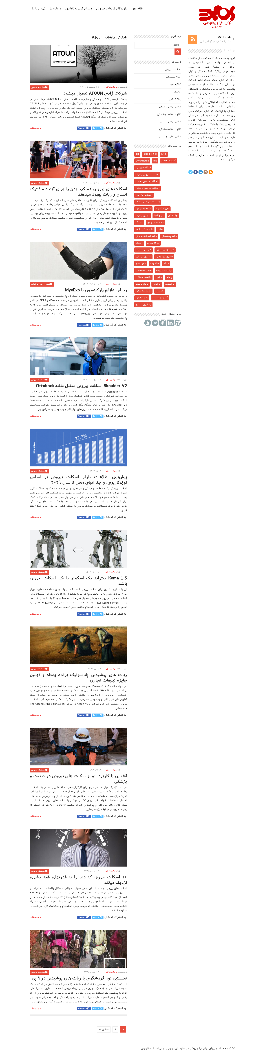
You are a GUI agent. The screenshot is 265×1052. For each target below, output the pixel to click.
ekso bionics (150, 154)
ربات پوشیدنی (169, 236)
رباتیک (177, 92)
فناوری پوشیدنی (164, 256)
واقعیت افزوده (164, 270)
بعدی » (104, 1029)
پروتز (169, 277)
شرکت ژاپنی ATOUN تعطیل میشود (95, 93)
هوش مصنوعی (144, 270)
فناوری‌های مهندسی (170, 137)
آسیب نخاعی (169, 160)
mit (155, 160)
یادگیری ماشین (143, 304)
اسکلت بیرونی (38, 87)
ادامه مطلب (35, 128)
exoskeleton (142, 160)
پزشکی (156, 284)
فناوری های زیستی (170, 122)
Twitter (96, 128)
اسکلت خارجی (144, 195)
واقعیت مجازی (143, 277)
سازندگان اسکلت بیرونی (112, 9)
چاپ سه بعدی (143, 291)
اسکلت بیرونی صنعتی (147, 181)
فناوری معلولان (143, 249)
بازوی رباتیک (142, 215)
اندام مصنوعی (173, 77)
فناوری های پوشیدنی (169, 114)
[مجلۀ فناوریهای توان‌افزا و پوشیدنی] (217, 27)
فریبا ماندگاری (111, 87)
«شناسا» (223, 120)
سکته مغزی (153, 243)
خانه (140, 9)
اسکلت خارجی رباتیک (148, 201)
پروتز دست (142, 284)
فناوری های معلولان (170, 129)
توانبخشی (175, 84)
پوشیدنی (170, 284)
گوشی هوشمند (160, 297)
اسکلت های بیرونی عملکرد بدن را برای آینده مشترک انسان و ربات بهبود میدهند (78, 192)
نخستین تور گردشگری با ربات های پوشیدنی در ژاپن (79, 978)
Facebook (82, 128)
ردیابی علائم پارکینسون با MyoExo (96, 290)
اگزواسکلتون (162, 208)
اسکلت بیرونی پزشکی (147, 188)
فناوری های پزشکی (40, 284)
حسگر (139, 222)
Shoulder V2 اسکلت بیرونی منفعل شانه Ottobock (81, 386)
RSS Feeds (224, 37)
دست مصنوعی (155, 222)
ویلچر (159, 277)
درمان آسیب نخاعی (78, 9)
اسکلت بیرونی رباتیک (147, 174)
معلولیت (154, 263)
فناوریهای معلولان (165, 249)
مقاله (166, 263)
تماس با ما (38, 9)
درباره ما (55, 9)
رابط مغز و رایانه (144, 229)
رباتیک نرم (175, 99)
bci (137, 154)
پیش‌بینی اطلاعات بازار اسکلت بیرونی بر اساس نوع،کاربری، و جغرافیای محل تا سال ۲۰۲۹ (78, 480)
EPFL (163, 154)
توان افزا (158, 215)
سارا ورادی (112, 284)
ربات (160, 229)
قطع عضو (141, 263)
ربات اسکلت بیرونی (146, 236)
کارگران (160, 291)
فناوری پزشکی (143, 256)
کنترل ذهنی (141, 297)
